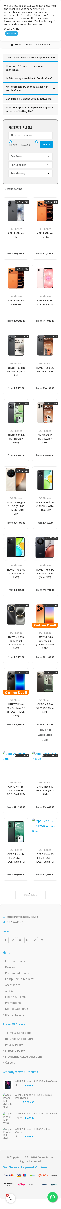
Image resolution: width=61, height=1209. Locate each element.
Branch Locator (15, 1014)
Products (30, 44)
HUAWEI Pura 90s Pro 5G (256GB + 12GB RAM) (45, 642)
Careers (10, 1062)
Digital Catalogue (16, 1009)
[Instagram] (13, 940)
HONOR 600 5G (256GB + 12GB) (45, 369)
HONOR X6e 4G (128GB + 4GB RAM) (16, 573)
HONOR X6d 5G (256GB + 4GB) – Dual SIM (45, 506)
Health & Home (15, 997)
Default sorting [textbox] (13, 188)
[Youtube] (20, 940)
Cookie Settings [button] (13, 28)
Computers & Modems (20, 979)
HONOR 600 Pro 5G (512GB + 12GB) (45, 438)
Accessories (12, 985)
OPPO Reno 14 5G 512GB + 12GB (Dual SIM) (15, 858)
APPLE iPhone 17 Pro (45, 235)
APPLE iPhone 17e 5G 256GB (45, 302)
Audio (9, 991)
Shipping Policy (15, 1050)
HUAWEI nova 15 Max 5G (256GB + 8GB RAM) (16, 642)
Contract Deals (15, 961)
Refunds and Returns (19, 1039)
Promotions (13, 1003)
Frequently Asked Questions (23, 1056)
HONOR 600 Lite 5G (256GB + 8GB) (15, 438)
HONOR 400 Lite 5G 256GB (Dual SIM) (15, 371)
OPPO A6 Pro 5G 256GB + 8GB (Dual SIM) (16, 790)
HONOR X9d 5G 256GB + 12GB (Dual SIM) (45, 573)
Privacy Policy (14, 1045)
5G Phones (16, 229)
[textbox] (30, 156)
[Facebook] (6, 940)
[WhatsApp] (42, 940)
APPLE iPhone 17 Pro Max (16, 302)
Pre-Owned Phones (17, 973)
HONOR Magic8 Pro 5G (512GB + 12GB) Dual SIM (16, 508)
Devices (10, 967)
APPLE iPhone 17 (16, 235)
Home (18, 44)
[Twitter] (35, 940)
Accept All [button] (11, 33)
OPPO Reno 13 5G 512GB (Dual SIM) (45, 790)
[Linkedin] (27, 940)
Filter (46, 144)
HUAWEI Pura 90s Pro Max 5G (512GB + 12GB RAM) (16, 710)
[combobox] (30, 156)
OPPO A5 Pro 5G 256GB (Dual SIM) (45, 708)
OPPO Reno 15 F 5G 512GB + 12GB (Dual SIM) (45, 858)
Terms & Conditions (18, 1033)
